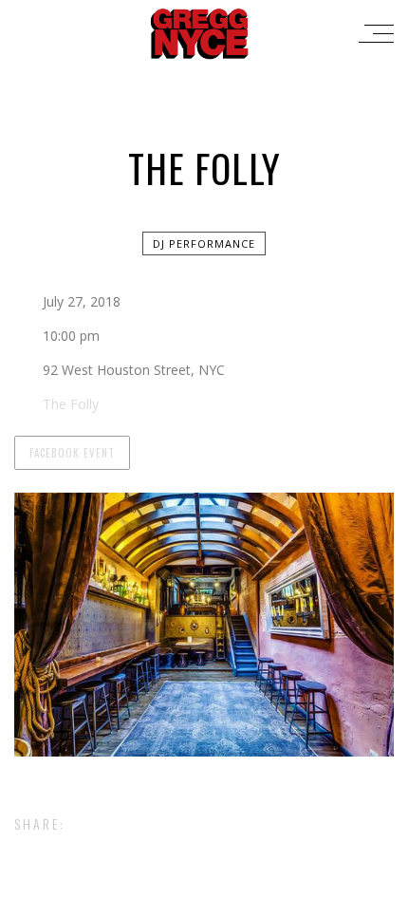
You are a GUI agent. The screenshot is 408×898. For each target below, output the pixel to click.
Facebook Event (72, 452)
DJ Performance (204, 243)
